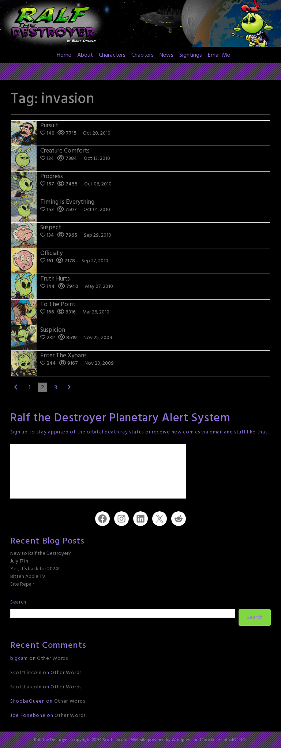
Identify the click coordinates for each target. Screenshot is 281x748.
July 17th (19, 561)
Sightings (190, 55)
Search (18, 602)
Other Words (52, 658)
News (166, 55)
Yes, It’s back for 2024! (34, 569)
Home (64, 55)
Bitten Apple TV (27, 576)
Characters (112, 55)
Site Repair (22, 584)
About (85, 55)
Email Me (219, 55)
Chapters (142, 55)
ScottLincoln (25, 673)
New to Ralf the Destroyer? (40, 553)
